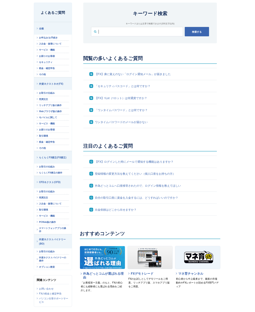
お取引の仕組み (47, 92)
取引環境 (43, 135)
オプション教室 (47, 266)
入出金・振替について (50, 43)
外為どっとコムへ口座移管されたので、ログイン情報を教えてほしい (138, 186)
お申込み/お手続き (48, 37)
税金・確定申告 (47, 68)
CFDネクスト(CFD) (50, 182)
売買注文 (43, 99)
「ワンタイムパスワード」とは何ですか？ (121, 110)
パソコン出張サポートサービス (53, 300)
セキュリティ (46, 62)
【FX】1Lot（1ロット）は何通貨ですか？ (121, 98)
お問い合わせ (46, 288)
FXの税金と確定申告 (50, 293)
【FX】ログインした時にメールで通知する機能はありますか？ (134, 162)
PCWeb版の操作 (47, 222)
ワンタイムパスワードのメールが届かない (121, 122)
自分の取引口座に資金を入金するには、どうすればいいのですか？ (136, 198)
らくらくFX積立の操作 (50, 172)
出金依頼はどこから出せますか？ (116, 210)
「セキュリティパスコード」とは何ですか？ (122, 86)
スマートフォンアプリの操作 (52, 229)
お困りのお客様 (47, 56)
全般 (41, 28)
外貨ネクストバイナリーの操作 (52, 259)
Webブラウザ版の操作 (50, 111)
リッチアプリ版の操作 (50, 105)
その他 (42, 74)
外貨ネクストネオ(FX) (51, 83)
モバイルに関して (48, 117)
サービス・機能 (47, 49)
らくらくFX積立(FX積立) (52, 157)
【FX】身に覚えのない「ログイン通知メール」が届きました (133, 74)
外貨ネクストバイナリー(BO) (52, 241)
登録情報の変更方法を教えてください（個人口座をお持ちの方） (135, 174)
